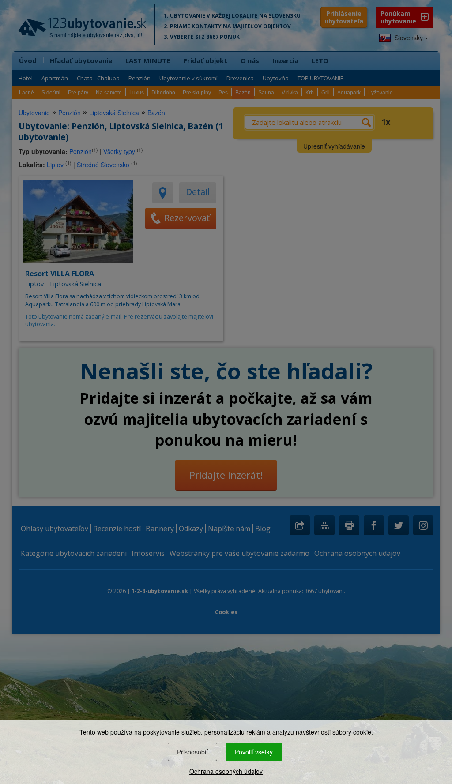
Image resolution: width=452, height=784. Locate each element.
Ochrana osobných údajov (226, 771)
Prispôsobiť (192, 751)
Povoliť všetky (254, 751)
